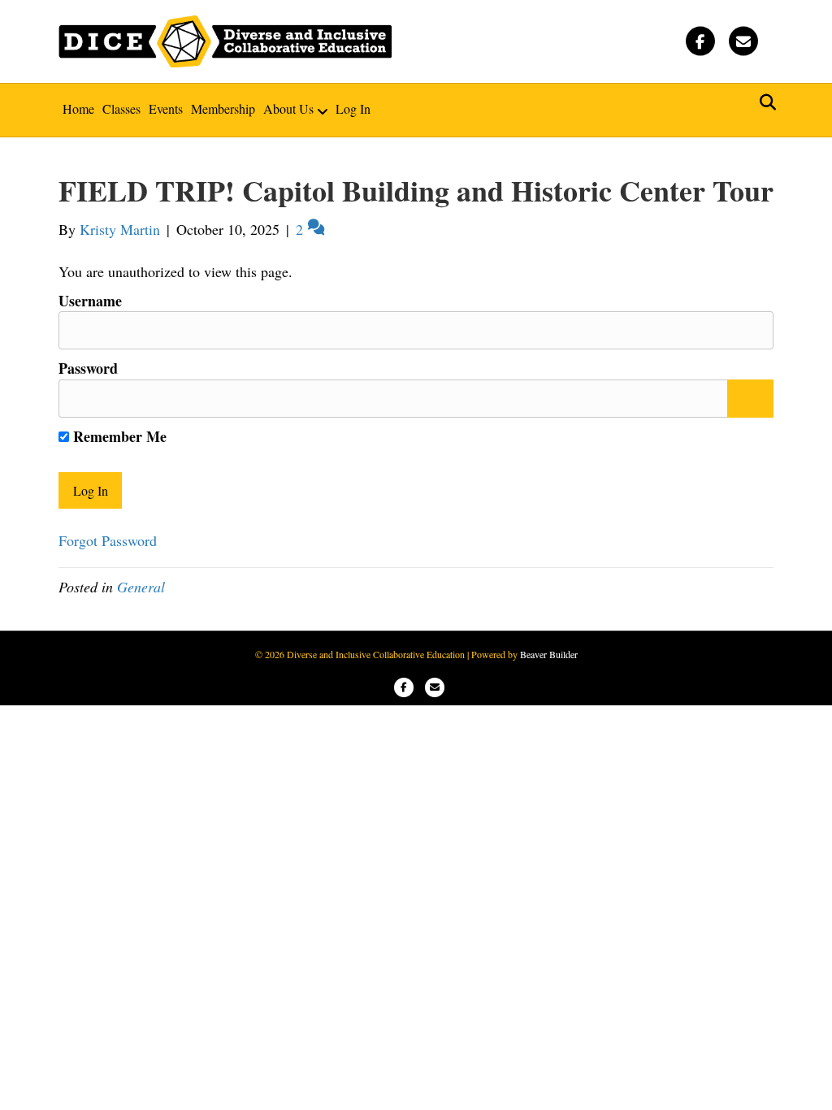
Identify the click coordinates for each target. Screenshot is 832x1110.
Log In (353, 108)
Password (88, 368)
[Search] (763, 102)
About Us (288, 108)
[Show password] (750, 398)
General (141, 586)
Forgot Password (107, 540)
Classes (121, 108)
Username (90, 300)
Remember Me (118, 436)
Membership (223, 108)
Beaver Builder (549, 654)
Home (78, 108)
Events (166, 108)
